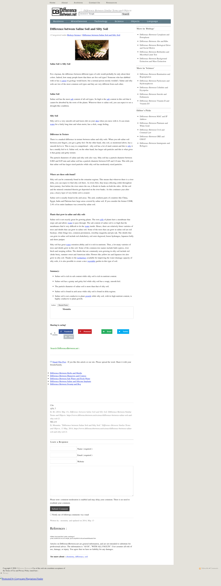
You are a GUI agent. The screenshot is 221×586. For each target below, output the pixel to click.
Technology (100, 21)
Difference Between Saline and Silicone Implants (70, 381)
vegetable (91, 261)
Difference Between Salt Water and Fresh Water (70, 378)
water (52, 124)
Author (53, 305)
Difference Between (24, 568)
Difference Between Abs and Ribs (154, 41)
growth (88, 296)
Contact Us (94, 3)
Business (58, 21)
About (65, 3)
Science (119, 21)
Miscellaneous (79, 21)
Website (80, 461)
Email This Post (59, 361)
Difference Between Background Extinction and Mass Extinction (153, 60)
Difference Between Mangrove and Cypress (68, 375)
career (64, 80)
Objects (135, 21)
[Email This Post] (51, 361)
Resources (111, 3)
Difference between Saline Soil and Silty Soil (101, 35)
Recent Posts (63, 305)
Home (52, 3)
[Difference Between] (64, 16)
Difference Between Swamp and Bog (65, 384)
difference (79, 556)
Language (152, 21)
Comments (214, 568)
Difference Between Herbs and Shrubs (66, 373)
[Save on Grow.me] (99, 331)
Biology (70, 35)
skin (97, 120)
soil (86, 556)
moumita (67, 309)
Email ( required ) (84, 455)
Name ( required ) (84, 448)
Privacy (5, 573)
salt (71, 99)
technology (81, 257)
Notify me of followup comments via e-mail (70, 514)
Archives (78, 3)
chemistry (70, 556)
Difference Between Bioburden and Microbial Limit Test (154, 53)
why (129, 146)
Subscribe (205, 568)
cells (102, 219)
